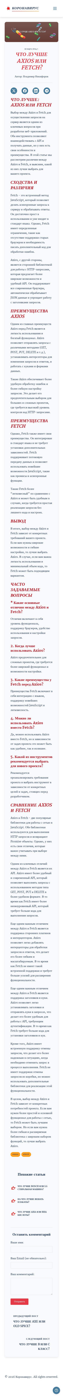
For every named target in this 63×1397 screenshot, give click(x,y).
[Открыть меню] (55, 8)
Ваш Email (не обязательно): (29, 1258)
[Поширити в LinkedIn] (36, 90)
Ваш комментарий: (22, 1274)
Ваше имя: (17, 1242)
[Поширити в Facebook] (25, 90)
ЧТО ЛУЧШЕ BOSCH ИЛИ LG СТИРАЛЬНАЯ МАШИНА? (32, 1188)
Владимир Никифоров (35, 76)
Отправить (19, 1301)
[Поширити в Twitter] (14, 90)
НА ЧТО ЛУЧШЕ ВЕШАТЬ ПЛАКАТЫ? (31, 1201)
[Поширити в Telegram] (47, 90)
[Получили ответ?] (56, 1390)
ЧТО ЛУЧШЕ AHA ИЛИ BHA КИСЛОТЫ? (32, 1213)
